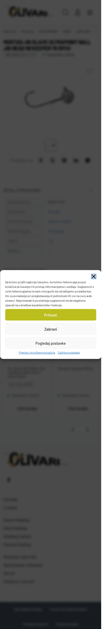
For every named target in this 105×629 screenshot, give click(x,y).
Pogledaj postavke (50, 343)
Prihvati (50, 314)
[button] (93, 276)
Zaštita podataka (69, 352)
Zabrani (50, 329)
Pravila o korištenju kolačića (37, 352)
